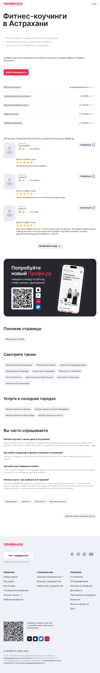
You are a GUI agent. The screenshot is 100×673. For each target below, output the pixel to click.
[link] (16, 72)
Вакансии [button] (75, 599)
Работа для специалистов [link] (50, 585)
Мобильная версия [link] (13, 599)
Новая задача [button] (11, 576)
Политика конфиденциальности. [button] (30, 663)
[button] (87, 144)
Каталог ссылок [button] (11, 594)
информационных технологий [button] (17, 658)
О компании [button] (76, 576)
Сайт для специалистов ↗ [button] (50, 576)
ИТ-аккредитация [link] (79, 581)
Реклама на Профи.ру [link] (81, 585)
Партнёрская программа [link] (82, 594)
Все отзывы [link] (9, 585)
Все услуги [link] (9, 581)
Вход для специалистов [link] (49, 581)
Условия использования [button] (16, 590)
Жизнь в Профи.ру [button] (79, 604)
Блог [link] (72, 608)
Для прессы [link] (76, 590)
